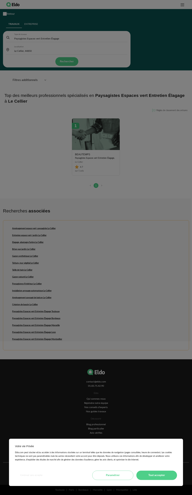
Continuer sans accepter (31, 475)
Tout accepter (156, 475)
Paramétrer (113, 475)
